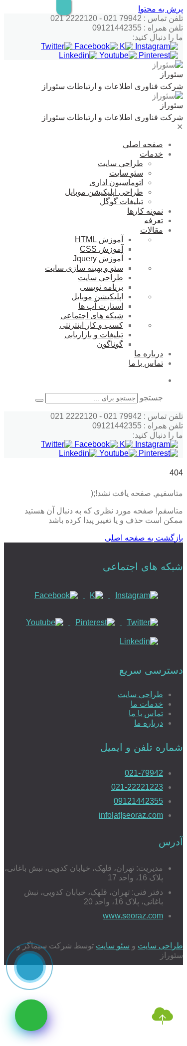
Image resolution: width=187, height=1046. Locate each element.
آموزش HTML (99, 239)
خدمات (151, 154)
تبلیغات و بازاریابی (93, 334)
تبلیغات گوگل (121, 201)
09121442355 (138, 801)
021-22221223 (137, 787)
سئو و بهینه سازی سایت (84, 268)
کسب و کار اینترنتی (91, 325)
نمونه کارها (145, 211)
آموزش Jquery (98, 258)
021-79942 (144, 773)
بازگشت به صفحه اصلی (144, 538)
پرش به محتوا (160, 9)
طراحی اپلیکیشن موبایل (104, 192)
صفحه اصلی (143, 144)
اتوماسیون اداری (116, 182)
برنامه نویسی (101, 287)
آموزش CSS (101, 249)
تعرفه (153, 220)
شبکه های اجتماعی (91, 315)
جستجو (151, 397)
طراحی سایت (120, 163)
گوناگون (110, 344)
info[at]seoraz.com (131, 815)
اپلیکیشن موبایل (97, 296)
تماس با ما (146, 363)
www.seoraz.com (133, 915)
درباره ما (148, 353)
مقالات (151, 230)
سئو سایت (126, 173)
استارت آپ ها (100, 306)
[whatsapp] (31, 1015)
